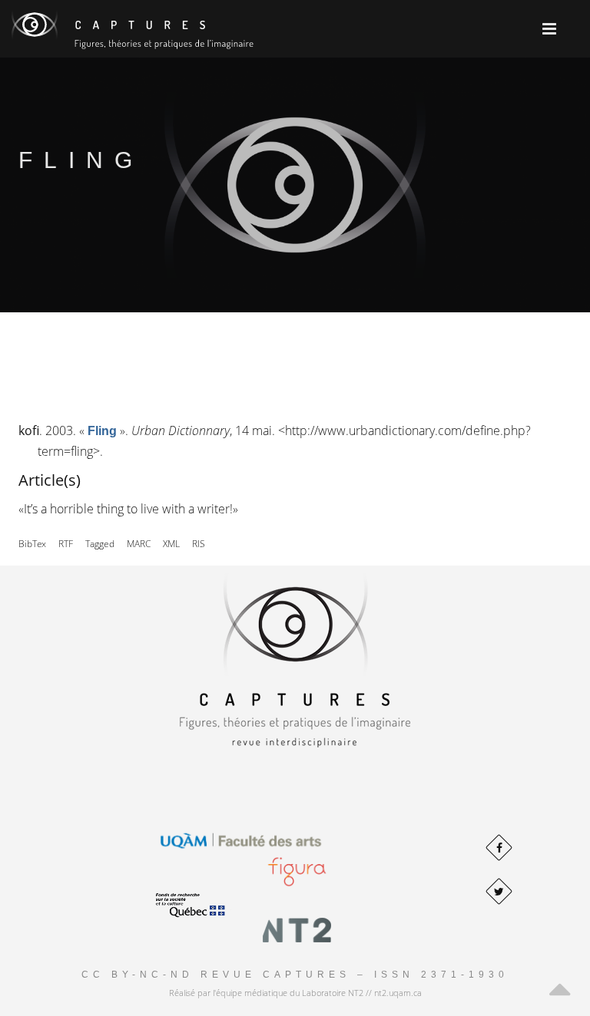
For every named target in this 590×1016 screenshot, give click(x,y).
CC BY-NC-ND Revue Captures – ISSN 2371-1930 (295, 974)
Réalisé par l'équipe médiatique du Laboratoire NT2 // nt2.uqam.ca (295, 992)
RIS (198, 543)
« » (102, 430)
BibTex (32, 543)
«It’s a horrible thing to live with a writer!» (128, 508)
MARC (139, 543)
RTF (65, 543)
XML (171, 543)
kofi (28, 430)
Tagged (99, 543)
